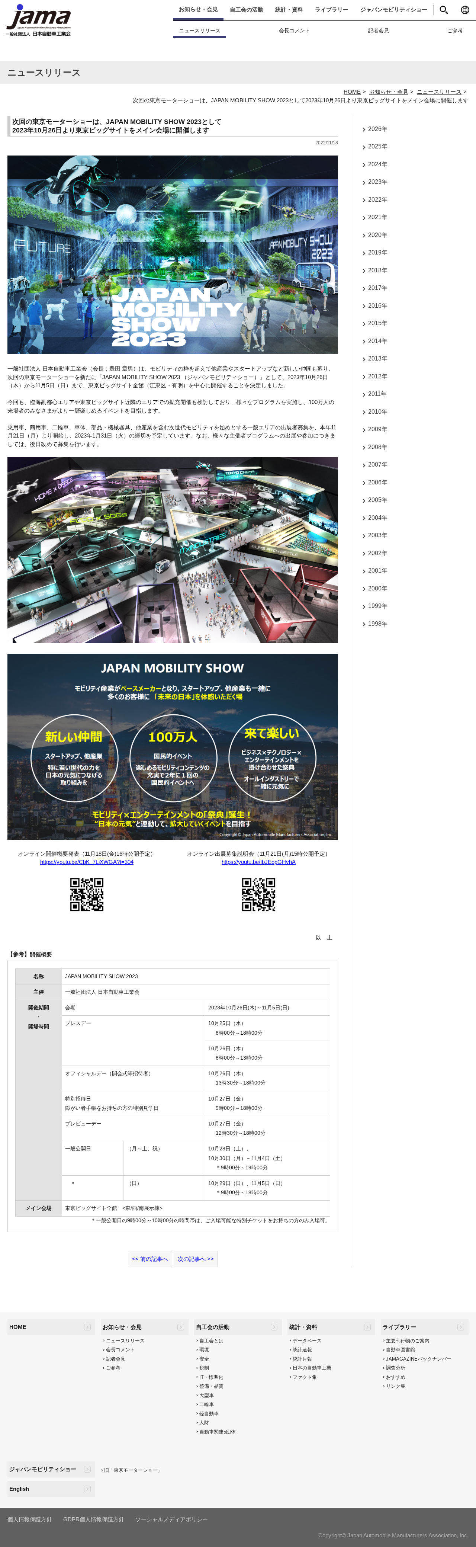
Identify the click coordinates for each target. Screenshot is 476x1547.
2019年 (377, 253)
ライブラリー (331, 9)
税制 (204, 1368)
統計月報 (302, 1359)
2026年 (377, 129)
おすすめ (395, 1377)
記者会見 (378, 30)
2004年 (377, 518)
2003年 (377, 535)
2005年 (377, 500)
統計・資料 (289, 9)
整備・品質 (211, 1386)
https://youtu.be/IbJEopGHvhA (259, 862)
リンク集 (395, 1386)
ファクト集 (305, 1377)
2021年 (377, 217)
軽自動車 (209, 1413)
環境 (204, 1349)
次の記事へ (192, 1259)
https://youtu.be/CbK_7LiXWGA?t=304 (87, 862)
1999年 (377, 606)
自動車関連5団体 (217, 1432)
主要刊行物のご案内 (408, 1340)
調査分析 (395, 1368)
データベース (307, 1340)
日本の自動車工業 (312, 1368)
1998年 (377, 624)
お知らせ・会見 (198, 9)
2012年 (377, 376)
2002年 (377, 553)
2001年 (377, 571)
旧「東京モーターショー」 (133, 1470)
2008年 (377, 447)
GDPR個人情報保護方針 (93, 1519)
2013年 (377, 359)
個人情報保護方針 (29, 1519)
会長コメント (294, 30)
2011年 (377, 394)
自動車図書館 (400, 1349)
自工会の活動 (246, 9)
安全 (204, 1359)
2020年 (377, 235)
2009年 (377, 429)
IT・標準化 (211, 1377)
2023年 (377, 182)
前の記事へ (154, 1259)
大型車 (206, 1395)
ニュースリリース (200, 30)
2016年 (377, 305)
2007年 (377, 465)
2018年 (377, 270)
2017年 (377, 288)
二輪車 (206, 1404)
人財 (204, 1422)
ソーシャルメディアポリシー (171, 1519)
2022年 (377, 199)
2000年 (377, 588)
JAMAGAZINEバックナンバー (418, 1359)
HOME (352, 92)
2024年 (377, 164)
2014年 (377, 341)
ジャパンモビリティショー (393, 9)
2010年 (377, 412)
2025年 (377, 147)
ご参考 (455, 30)
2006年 (377, 482)
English (19, 1489)
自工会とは (211, 1340)
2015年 (377, 323)
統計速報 (302, 1349)
